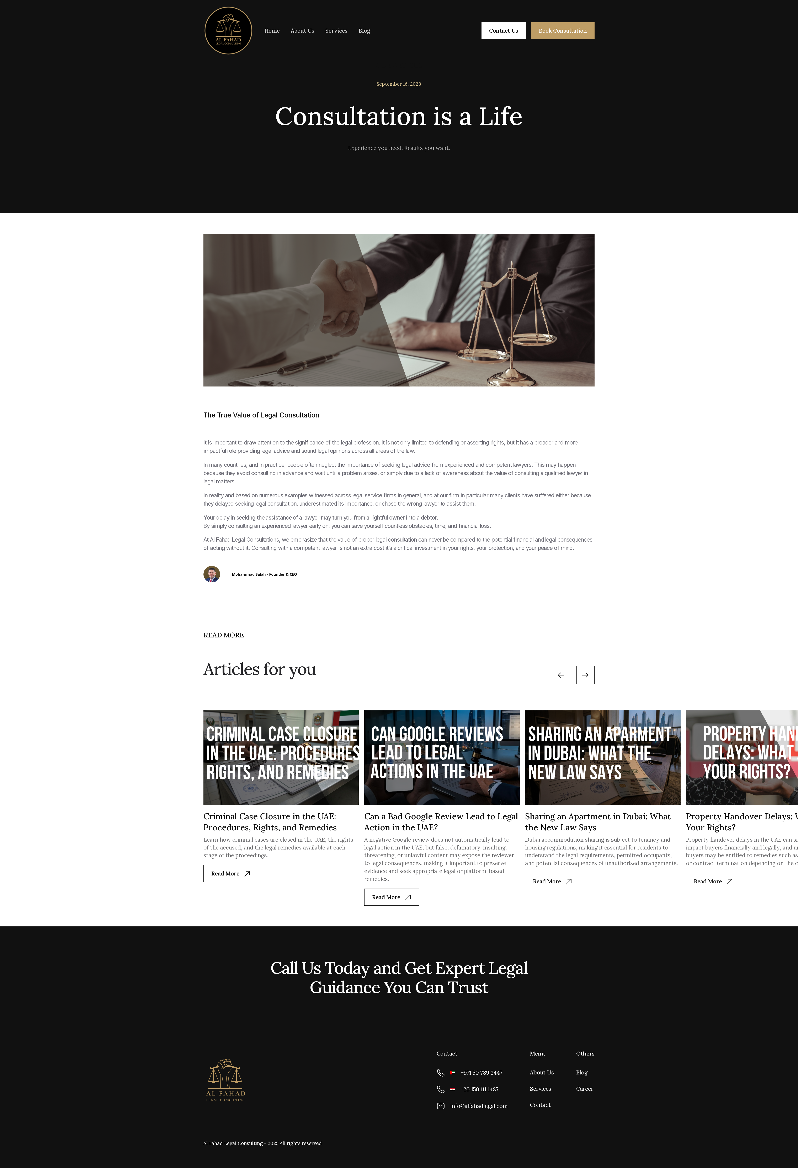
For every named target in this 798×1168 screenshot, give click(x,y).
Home (272, 30)
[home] (228, 31)
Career (584, 1088)
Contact (540, 1104)
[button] (561, 675)
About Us (302, 30)
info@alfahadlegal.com (479, 1105)
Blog (364, 30)
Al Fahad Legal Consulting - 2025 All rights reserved (262, 1143)
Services (336, 30)
